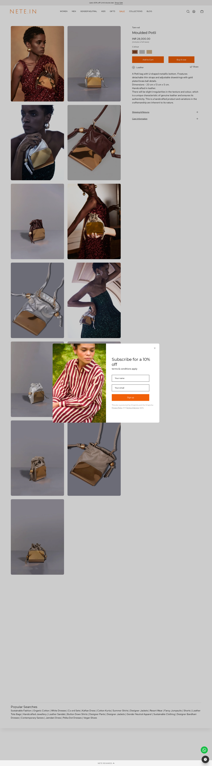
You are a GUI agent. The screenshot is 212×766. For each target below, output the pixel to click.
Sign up (130, 397)
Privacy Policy (117, 408)
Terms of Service (132, 408)
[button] (106, 763)
